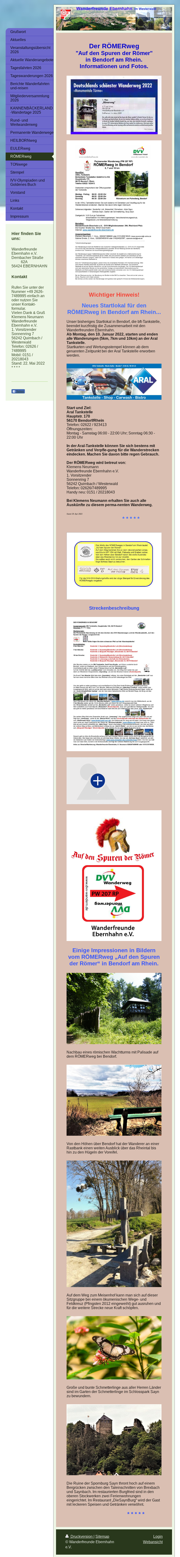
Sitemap (102, 1536)
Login (158, 1536)
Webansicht (153, 1542)
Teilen (19, 391)
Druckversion (82, 1536)
